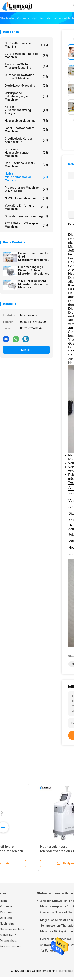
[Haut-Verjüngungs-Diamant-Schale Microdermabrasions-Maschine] (10, 271)
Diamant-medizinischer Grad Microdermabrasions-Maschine (34, 256)
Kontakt (26, 349)
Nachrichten (8, 923)
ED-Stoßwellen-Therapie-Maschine (26, 55)
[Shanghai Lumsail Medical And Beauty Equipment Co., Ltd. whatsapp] (16, 339)
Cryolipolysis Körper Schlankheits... (26, 140)
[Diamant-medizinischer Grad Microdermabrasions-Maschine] (10, 257)
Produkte (6, 906)
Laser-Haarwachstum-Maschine (26, 129)
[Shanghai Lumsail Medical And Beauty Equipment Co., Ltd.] (18, 6)
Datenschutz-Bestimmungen (10, 943)
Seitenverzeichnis (12, 929)
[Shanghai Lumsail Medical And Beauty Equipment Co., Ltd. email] (6, 339)
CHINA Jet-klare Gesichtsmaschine (34, 971)
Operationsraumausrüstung (26, 216)
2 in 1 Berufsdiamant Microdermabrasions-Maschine (33, 284)
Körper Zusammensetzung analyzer (26, 110)
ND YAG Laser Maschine (26, 198)
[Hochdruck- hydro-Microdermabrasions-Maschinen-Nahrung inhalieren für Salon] (32, 812)
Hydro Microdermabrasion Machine (26, 177)
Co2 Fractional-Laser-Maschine (26, 164)
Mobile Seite (8, 935)
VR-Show (6, 912)
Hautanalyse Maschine (26, 120)
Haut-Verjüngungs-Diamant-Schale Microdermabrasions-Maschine (33, 270)
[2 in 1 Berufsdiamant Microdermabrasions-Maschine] (10, 285)
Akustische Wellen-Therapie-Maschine (26, 66)
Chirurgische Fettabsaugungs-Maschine (26, 96)
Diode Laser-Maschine (26, 85)
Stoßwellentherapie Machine (26, 45)
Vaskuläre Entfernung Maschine (26, 207)
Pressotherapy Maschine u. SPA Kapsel (26, 189)
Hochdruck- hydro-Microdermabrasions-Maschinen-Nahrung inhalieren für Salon (31, 851)
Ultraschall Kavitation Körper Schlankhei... (26, 76)
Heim (3, 900)
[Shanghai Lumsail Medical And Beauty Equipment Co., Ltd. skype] (25, 339)
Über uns (6, 918)
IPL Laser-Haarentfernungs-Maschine (26, 152)
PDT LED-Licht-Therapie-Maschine (26, 225)
